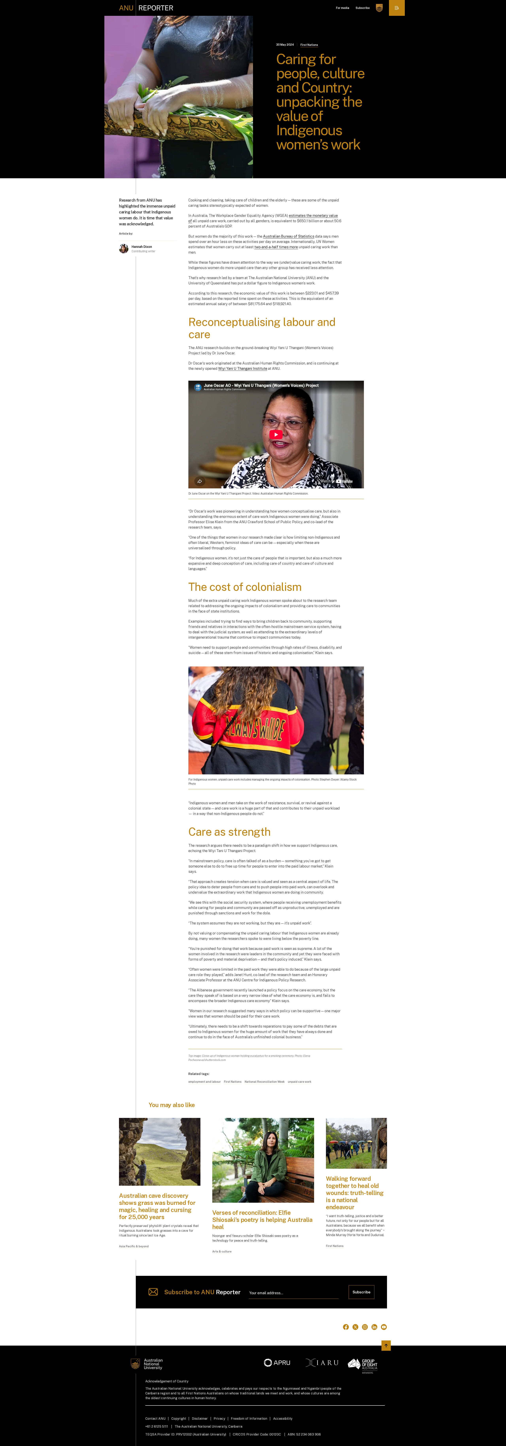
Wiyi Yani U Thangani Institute (242, 368)
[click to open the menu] (397, 8)
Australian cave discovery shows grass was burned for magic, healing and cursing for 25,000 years (157, 1206)
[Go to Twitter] (355, 1327)
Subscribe (363, 7)
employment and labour (204, 1081)
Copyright (178, 1419)
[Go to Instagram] (365, 1327)
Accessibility (283, 1419)
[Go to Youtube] (384, 1327)
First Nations (309, 44)
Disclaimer (200, 1419)
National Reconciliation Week (265, 1081)
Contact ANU (155, 1419)
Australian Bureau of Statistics (288, 236)
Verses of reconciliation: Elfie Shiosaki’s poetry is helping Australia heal (262, 1219)
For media (342, 7)
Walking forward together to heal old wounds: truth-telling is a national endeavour (355, 1193)
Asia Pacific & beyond (134, 1246)
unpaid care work (299, 1081)
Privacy (219, 1419)
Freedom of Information (249, 1419)
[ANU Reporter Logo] (146, 7)
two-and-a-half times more (276, 247)
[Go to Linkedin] (374, 1327)
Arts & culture (221, 1251)
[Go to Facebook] (346, 1327)
